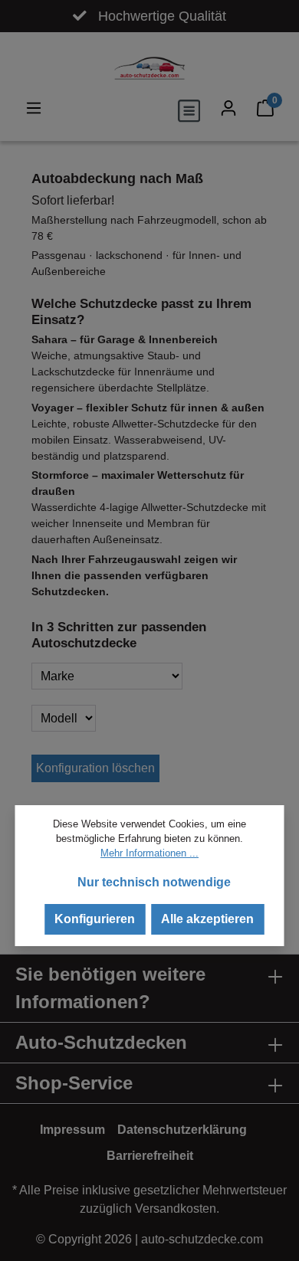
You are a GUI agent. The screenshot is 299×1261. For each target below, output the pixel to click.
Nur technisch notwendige (154, 882)
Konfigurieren (94, 918)
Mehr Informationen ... (149, 853)
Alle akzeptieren (207, 918)
